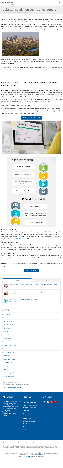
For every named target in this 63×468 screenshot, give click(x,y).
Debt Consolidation (8, 342)
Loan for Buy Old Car (9, 359)
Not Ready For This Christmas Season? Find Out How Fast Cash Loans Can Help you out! (33, 284)
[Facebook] (44, 402)
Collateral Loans (7, 335)
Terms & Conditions (7, 412)
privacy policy (41, 454)
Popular (17, 280)
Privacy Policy (6, 410)
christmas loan (7, 331)
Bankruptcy (6, 314)
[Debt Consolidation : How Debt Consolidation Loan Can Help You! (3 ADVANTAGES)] (6, 292)
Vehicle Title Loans (8, 376)
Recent (46, 280)
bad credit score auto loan (10, 311)
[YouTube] (51, 402)
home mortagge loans (9, 352)
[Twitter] (48, 402)
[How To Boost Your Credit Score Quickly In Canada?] (6, 299)
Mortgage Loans (7, 362)
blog (4, 318)
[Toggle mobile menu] (60, 2)
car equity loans (7, 321)
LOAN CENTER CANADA (30, 456)
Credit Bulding (7, 338)
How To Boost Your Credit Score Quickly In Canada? (23, 299)
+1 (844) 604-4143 (19, 239)
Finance (5, 349)
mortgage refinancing (9, 366)
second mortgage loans (9, 373)
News (4, 369)
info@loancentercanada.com (14, 387)
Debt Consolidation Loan (10, 345)
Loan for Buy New (8, 355)
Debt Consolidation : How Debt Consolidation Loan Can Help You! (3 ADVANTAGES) (31, 292)
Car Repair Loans (8, 324)
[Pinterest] (55, 402)
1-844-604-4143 (28, 413)
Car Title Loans (7, 328)
